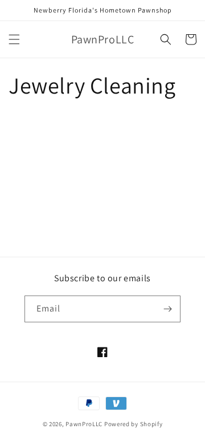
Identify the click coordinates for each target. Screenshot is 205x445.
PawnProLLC (83, 424)
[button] (14, 39)
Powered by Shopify (133, 424)
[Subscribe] (167, 309)
